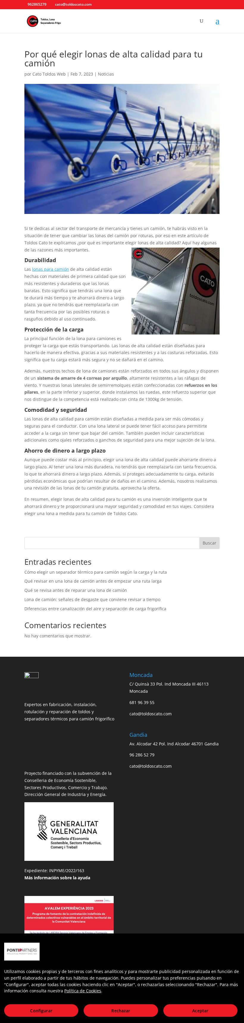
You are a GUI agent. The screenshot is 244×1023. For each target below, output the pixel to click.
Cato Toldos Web (49, 74)
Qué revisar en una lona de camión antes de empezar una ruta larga (93, 581)
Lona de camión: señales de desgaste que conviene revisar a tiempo (92, 599)
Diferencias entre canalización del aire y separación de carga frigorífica (95, 608)
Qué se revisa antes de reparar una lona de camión (75, 590)
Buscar (209, 543)
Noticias (106, 74)
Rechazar (120, 1010)
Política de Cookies (82, 991)
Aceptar (200, 1010)
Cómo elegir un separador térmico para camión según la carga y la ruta (95, 572)
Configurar (41, 1010)
